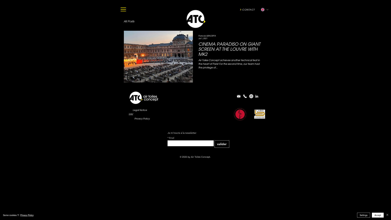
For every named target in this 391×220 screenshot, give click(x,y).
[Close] (387, 215)
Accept (378, 215)
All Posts (129, 21)
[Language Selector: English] (264, 9)
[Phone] (245, 96)
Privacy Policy (27, 215)
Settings (363, 215)
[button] (123, 9)
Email (171, 138)
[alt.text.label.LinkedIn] (257, 96)
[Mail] (239, 96)
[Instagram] (251, 96)
